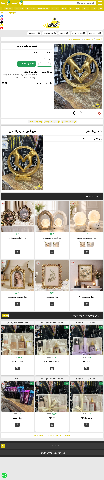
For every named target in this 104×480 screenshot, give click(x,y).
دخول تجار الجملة (79, 33)
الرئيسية (99, 39)
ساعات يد (19, 8)
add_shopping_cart (86, 252)
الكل (93, 8)
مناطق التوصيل (50, 33)
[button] (17, 3)
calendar (8, 8)
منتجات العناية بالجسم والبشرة (37, 8)
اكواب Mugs (74, 8)
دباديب (85, 8)
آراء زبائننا (64, 33)
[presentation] (81, 113)
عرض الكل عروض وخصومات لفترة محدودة (52, 435)
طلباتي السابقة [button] (95, 33)
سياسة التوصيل (52, 121)
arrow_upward (2, 446)
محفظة (55, 8)
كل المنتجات (88, 39)
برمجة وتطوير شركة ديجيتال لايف (52, 453)
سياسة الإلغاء (36, 121)
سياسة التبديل (68, 121)
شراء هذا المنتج (26, 63)
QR (4, 83)
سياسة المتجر (34, 33)
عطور (64, 8)
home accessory (75, 39)
